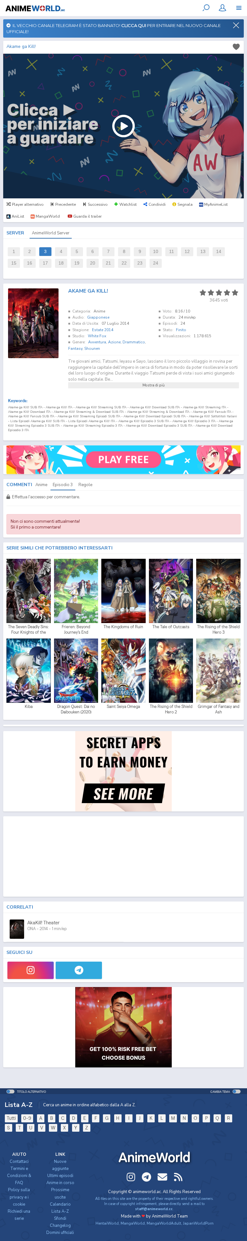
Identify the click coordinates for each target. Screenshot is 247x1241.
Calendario (60, 1204)
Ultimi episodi (60, 1176)
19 (76, 263)
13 (203, 251)
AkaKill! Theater (43, 922)
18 (61, 263)
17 (45, 263)
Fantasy (75, 348)
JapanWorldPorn (198, 1223)
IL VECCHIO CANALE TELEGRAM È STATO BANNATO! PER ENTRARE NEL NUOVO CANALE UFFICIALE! (113, 28)
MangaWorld (133, 1223)
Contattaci (19, 1161)
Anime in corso (60, 1183)
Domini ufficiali (60, 1233)
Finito (181, 329)
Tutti (11, 1118)
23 (139, 263)
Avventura (97, 342)
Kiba (28, 706)
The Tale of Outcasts (170, 626)
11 (171, 251)
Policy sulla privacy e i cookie (19, 1197)
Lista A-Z (60, 1211)
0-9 (27, 1118)
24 (155, 263)
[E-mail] (162, 1177)
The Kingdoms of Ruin (123, 626)
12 (187, 251)
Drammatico (134, 342)
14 (218, 251)
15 (13, 263)
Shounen (92, 348)
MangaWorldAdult (164, 1223)
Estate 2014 (102, 329)
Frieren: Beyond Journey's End (76, 629)
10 (155, 251)
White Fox (97, 336)
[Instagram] (30, 970)
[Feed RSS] (178, 1177)
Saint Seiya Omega (123, 706)
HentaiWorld (107, 1223)
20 (92, 263)
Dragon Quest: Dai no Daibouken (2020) (76, 709)
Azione (114, 342)
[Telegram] (79, 970)
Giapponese (98, 317)
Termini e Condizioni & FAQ (19, 1176)
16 (29, 263)
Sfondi (60, 1218)
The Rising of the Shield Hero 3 (218, 629)
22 (124, 263)
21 (108, 263)
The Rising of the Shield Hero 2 (171, 709)
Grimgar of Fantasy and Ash (218, 709)
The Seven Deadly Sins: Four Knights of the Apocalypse (28, 629)
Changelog (60, 1225)
